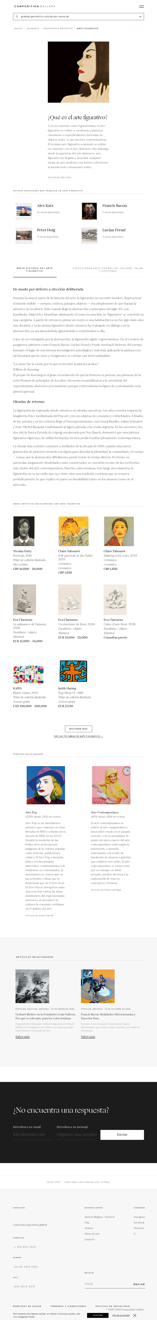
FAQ (87, 1223)
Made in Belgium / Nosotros (100, 1217)
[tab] (35, 272)
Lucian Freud (113, 230)
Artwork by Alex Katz (59, 177)
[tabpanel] (78, 387)
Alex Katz (45, 205)
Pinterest (139, 1228)
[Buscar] (140, 16)
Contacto (90, 1239)
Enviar (122, 1134)
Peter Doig (46, 230)
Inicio (18, 28)
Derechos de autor (27, 1306)
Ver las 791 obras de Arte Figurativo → (78, 736)
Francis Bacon (114, 205)
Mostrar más (78, 729)
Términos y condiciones (68, 1306)
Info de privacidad (121, 1315)
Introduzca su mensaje (72, 1127)
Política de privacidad (113, 1306)
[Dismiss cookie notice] (134, 1315)
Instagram (139, 1217)
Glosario (33, 28)
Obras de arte (92, 1234)
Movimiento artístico (58, 28)
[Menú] (141, 6)
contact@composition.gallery (30, 1225)
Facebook (139, 1223)
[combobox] (79, 16)
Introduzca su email (27, 1127)
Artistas (89, 1228)
